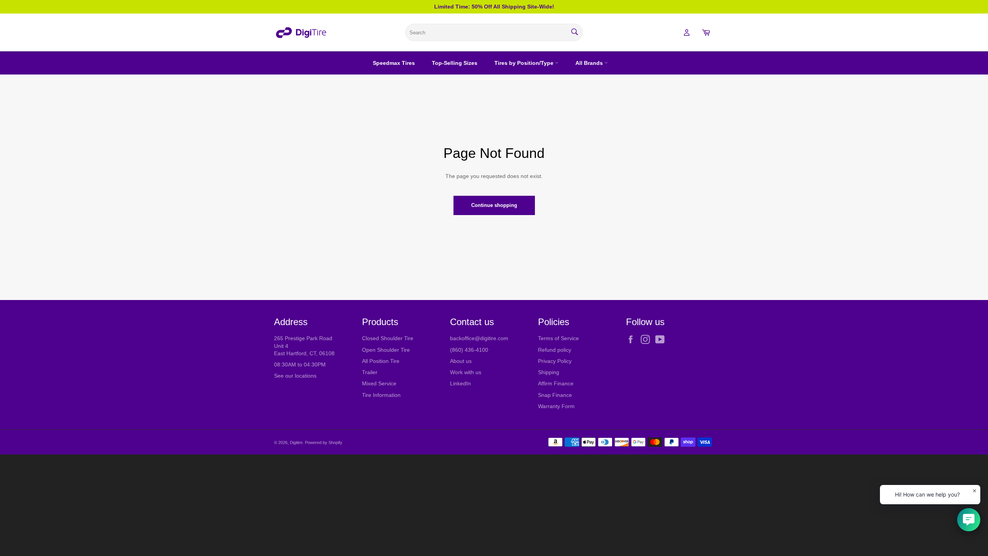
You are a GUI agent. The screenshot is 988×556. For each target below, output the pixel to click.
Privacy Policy (555, 361)
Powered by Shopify (323, 442)
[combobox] (494, 32)
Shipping (548, 372)
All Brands (589, 63)
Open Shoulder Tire (386, 350)
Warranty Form (556, 406)
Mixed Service (379, 383)
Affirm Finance (556, 383)
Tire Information (381, 395)
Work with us (465, 372)
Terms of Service (558, 338)
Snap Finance (555, 395)
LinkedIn (460, 383)
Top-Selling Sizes (454, 63)
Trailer (369, 372)
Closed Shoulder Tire (387, 338)
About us (461, 361)
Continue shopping (494, 205)
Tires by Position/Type (524, 63)
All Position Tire (380, 361)
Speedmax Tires (394, 63)
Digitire (296, 442)
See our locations (295, 376)
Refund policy (554, 350)
